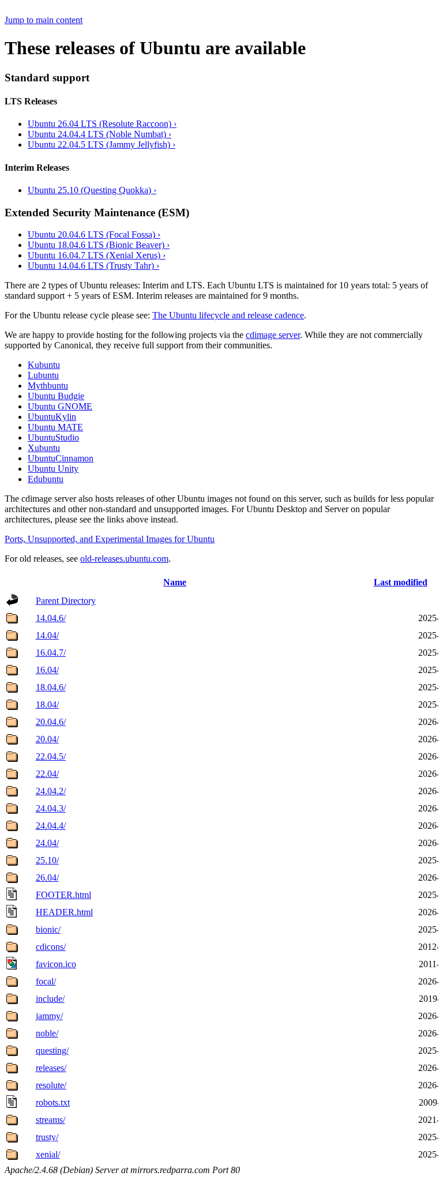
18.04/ (47, 704)
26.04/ (47, 877)
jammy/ (49, 1016)
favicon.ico (56, 964)
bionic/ (48, 929)
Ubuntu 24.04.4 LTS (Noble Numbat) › (99, 134)
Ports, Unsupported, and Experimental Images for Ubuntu (110, 539)
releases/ (51, 1068)
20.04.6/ (51, 722)
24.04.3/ (51, 808)
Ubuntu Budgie (56, 396)
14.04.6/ (51, 618)
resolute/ (51, 1085)
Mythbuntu (48, 385)
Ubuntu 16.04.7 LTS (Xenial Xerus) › (97, 255)
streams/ (50, 1120)
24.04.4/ (51, 825)
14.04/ (47, 635)
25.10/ (47, 860)
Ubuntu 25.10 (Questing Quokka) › (92, 190)
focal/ (46, 981)
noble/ (47, 1033)
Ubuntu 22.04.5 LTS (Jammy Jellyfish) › (101, 144)
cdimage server (273, 335)
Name (174, 582)
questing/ (52, 1050)
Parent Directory (66, 601)
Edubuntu (45, 479)
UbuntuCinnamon (60, 458)
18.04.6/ (51, 687)
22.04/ (47, 774)
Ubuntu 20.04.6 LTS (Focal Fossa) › (94, 234)
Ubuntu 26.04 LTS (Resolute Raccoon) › (102, 124)
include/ (50, 999)
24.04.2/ (51, 791)
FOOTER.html (63, 895)
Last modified (400, 582)
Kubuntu (44, 365)
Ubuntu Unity (53, 468)
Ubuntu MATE (55, 427)
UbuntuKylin (52, 417)
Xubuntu (44, 448)
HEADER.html (64, 912)
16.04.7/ (51, 652)
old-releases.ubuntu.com (124, 558)
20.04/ (47, 739)
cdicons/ (51, 947)
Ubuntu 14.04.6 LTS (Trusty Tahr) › (93, 265)
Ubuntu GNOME (60, 406)
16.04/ (47, 670)
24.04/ (47, 843)
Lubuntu (43, 375)
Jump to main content (43, 20)
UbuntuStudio (53, 437)
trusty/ (47, 1137)
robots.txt (53, 1102)
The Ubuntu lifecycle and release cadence (228, 315)
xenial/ (48, 1154)
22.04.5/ (51, 756)
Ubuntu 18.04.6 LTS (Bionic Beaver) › (99, 245)
